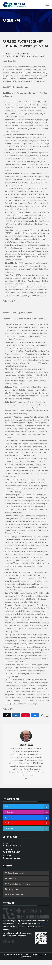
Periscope (9, 828)
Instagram (9, 812)
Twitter (7, 807)
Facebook (9, 817)
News (32, 56)
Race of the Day (39, 56)
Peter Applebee (24, 54)
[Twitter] (26, 779)
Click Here (44, 924)
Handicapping (9, 56)
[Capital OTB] (15, 4)
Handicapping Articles (22, 56)
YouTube (8, 823)
